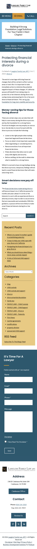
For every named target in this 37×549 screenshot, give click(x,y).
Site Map (17, 542)
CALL (31, 16)
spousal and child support (16, 331)
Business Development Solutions (14, 545)
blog (8, 284)
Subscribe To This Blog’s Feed (14, 342)
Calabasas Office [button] (18, 491)
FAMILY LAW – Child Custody (17, 304)
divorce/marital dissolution (16, 297)
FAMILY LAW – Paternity (16, 314)
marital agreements (14, 321)
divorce (9, 74)
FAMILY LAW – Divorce (15, 311)
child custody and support (16, 291)
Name (6, 374)
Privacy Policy (26, 542)
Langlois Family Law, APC (20, 71)
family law (10, 301)
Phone (7, 397)
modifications (12, 324)
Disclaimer (8, 437)
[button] (6, 15)
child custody (11, 287)
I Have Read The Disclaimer (17, 442)
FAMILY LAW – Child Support (17, 307)
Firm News (11, 317)
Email (7, 386)
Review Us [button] (18, 515)
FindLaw (31, 545)
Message (8, 409)
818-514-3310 (21, 505)
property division (13, 327)
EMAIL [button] (20, 16)
